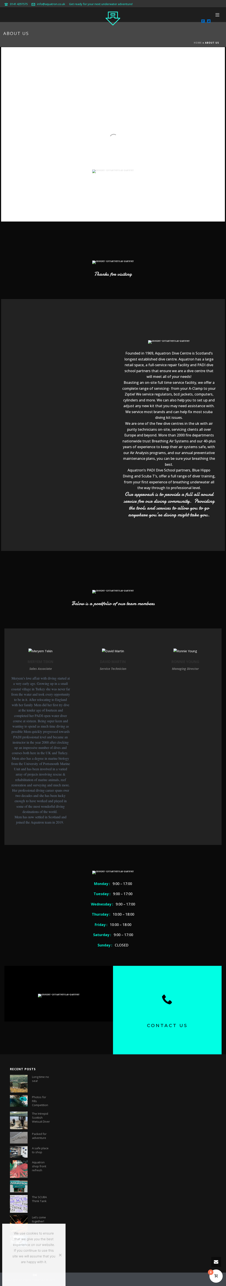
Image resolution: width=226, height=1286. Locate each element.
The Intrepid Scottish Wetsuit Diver (41, 1117)
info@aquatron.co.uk (51, 4)
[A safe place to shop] (19, 1152)
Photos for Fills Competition (40, 1101)
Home (198, 42)
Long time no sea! (40, 1079)
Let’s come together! (39, 1219)
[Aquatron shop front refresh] (19, 1169)
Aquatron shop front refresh (39, 1166)
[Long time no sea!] (19, 1083)
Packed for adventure (39, 1136)
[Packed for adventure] (19, 1138)
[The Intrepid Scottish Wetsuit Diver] (19, 1120)
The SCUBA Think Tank (39, 1199)
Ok (35, 1275)
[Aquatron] (113, 18)
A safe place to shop (40, 1150)
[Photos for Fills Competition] (19, 1101)
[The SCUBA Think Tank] (19, 1204)
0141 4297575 (19, 4)
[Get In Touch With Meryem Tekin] (40, 652)
